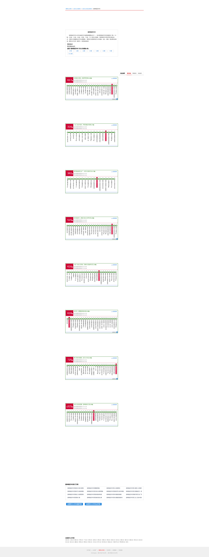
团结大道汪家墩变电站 (107, 277)
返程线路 (115, 78)
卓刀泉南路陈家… (116, 322)
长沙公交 (67, 542)
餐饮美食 (129, 73)
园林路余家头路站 (114, 416)
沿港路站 (73, 273)
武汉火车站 (86, 357)
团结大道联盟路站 (85, 416)
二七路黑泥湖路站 (91, 369)
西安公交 (90, 542)
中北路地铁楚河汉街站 (97, 324)
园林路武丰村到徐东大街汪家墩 (76, 488)
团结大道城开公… (79, 415)
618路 (104, 51)
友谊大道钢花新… (106, 89)
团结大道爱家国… (105, 275)
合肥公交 (122, 540)
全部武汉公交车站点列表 (93, 504)
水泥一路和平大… (69, 275)
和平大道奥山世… (110, 415)
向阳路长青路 (77, 78)
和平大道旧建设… (91, 136)
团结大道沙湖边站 (113, 276)
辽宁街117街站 (100, 88)
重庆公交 (76, 540)
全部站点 (114, 99)
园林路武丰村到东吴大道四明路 (95, 491)
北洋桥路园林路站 (94, 183)
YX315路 (70, 53)
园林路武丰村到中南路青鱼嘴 (114, 494)
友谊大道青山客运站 (97, 230)
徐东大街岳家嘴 (78, 404)
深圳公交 (90, 540)
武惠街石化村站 (71, 89)
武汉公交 (140, 540)
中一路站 (79, 367)
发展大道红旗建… (83, 369)
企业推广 (95, 550)
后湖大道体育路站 (77, 369)
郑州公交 (136, 540)
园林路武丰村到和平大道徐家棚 (76, 491)
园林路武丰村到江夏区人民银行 (134, 488)
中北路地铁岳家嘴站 (87, 323)
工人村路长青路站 (73, 90)
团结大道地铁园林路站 (114, 91)
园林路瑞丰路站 (110, 89)
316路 (77, 51)
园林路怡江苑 (86, 404)
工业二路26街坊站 (67, 136)
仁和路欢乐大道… (111, 182)
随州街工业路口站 (91, 90)
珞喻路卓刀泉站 (112, 322)
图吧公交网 (68, 8)
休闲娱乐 (140, 73)
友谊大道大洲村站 (101, 229)
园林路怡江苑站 (116, 415)
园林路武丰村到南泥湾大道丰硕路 (115, 491)
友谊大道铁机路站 (105, 369)
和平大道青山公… (83, 89)
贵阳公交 (81, 542)
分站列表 (108, 550)
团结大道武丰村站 (102, 183)
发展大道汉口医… (85, 369)
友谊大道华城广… (108, 369)
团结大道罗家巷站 (87, 416)
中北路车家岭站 (91, 322)
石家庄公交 (109, 542)
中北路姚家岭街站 (99, 323)
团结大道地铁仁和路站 (105, 184)
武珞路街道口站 (108, 322)
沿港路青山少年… (75, 275)
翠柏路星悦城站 (69, 369)
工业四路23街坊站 (77, 276)
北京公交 (67, 540)
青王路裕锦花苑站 (73, 229)
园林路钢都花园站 (108, 90)
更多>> (127, 542)
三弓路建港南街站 (96, 136)
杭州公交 (118, 540)
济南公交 (108, 540)
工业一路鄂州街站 (87, 90)
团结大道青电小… (73, 415)
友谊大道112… (100, 228)
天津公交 (81, 540)
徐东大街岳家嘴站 (67, 416)
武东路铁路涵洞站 (69, 229)
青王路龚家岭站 (77, 229)
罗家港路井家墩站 (114, 136)
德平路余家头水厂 (78, 171)
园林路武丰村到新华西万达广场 (134, 494)
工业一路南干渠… (89, 89)
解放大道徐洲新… (98, 369)
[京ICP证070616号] (102, 553)
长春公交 (104, 540)
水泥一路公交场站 (78, 264)
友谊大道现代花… (93, 229)
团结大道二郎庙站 (109, 276)
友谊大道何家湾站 (87, 229)
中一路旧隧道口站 (81, 369)
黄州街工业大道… (76, 136)
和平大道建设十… (79, 89)
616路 (97, 51)
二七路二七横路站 (93, 369)
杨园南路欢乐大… (85, 322)
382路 (84, 51)
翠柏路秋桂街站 (73, 369)
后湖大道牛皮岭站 (75, 369)
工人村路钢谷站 (75, 89)
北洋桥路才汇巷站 (85, 183)
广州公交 (86, 540)
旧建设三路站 (85, 135)
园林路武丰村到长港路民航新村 (115, 497)
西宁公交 (99, 542)
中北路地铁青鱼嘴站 (93, 323)
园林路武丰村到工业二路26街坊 (134, 497)
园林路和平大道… (112, 415)
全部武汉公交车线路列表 (74, 504)
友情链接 (114, 550)
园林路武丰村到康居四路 (93, 488)
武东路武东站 (67, 228)
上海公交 (72, 540)
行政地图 (120, 550)
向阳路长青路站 (67, 89)
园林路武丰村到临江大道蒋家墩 (76, 494)
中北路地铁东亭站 (89, 323)
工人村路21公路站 (77, 90)
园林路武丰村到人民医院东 (113, 488)
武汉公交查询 (77, 8)
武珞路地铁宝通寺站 (105, 323)
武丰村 (75, 311)
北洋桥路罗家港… (91, 182)
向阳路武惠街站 (69, 89)
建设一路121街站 (104, 89)
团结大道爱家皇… (81, 415)
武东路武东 (77, 218)
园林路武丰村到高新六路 (74, 497)
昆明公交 (86, 542)
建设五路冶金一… (85, 89)
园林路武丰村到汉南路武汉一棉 (134, 491)
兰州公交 (95, 542)
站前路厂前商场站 (83, 229)
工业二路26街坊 (78, 124)
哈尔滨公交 (104, 542)
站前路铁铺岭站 (81, 229)
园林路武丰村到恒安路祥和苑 (94, 494)
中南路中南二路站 (101, 323)
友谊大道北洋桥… (91, 229)
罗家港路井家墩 (87, 124)
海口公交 (72, 542)
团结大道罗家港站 (103, 276)
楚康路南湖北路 (82, 311)
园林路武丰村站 (112, 89)
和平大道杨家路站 (70, 183)
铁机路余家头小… (76, 182)
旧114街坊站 (73, 135)
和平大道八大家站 (95, 90)
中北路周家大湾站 (95, 323)
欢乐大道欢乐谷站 (114, 183)
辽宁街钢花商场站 (101, 90)
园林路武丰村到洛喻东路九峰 (94, 497)
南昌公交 (131, 540)
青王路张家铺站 (75, 229)
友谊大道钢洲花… (104, 229)
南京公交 (113, 540)
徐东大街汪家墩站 (69, 416)
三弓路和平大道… (94, 136)
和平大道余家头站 (73, 183)
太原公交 (95, 540)
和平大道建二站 (88, 136)
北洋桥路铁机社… (82, 182)
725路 (110, 51)
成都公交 (76, 542)
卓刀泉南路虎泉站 (114, 323)
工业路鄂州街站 (93, 89)
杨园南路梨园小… (83, 322)
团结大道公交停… (112, 275)
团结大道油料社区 (88, 264)
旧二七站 (95, 367)
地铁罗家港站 (85, 78)
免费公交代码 (101, 550)
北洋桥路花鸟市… (88, 182)
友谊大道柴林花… (110, 369)
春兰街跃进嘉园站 (67, 369)
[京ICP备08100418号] (112, 553)
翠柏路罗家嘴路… (71, 369)
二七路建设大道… (89, 369)
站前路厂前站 (85, 228)
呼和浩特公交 (122, 542)
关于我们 (89, 550)
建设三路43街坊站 (97, 90)
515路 (90, 51)
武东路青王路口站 (71, 229)
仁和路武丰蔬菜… (108, 182)
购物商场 (134, 73)
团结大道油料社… (116, 275)
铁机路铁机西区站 (79, 183)
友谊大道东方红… (95, 229)
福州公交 (127, 540)
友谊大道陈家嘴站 (89, 229)
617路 (70, 51)
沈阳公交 (99, 540)
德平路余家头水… (67, 182)
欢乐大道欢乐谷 (88, 171)
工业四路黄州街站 (79, 276)
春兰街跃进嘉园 (78, 357)
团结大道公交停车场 (86, 218)
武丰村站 (67, 320)
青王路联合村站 (79, 229)
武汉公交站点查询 (87, 8)
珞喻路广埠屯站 (110, 322)
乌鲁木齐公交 (116, 542)
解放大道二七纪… (100, 369)
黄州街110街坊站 (70, 136)
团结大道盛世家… (116, 89)
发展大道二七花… (87, 369)
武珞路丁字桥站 (103, 322)
